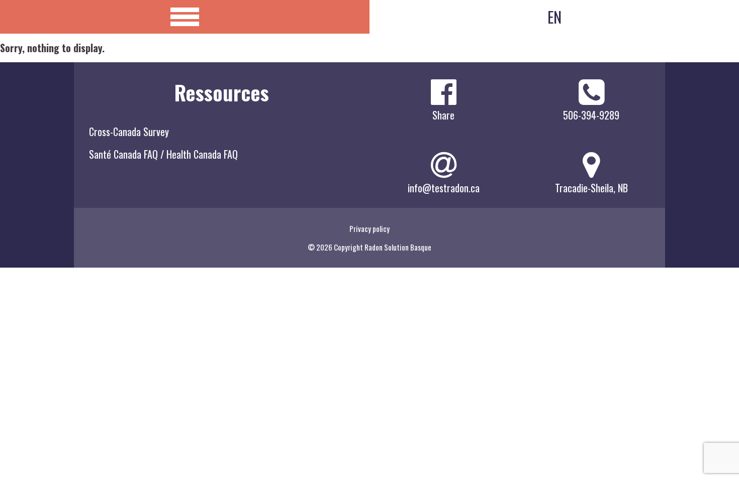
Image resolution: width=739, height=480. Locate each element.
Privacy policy (369, 228)
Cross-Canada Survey (129, 131)
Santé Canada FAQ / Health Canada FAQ (163, 154)
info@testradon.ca (444, 187)
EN (554, 17)
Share (443, 115)
